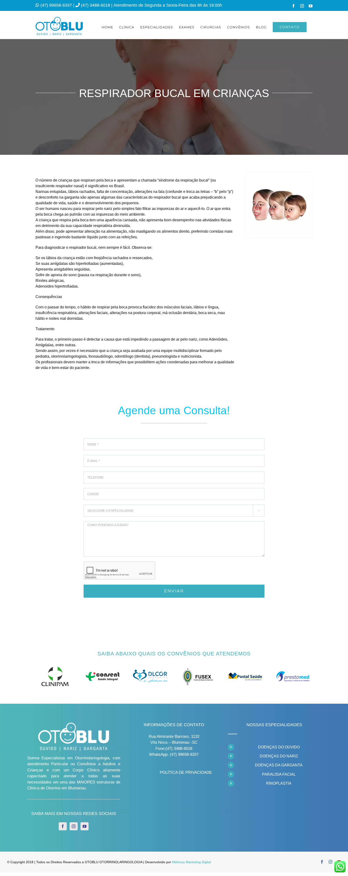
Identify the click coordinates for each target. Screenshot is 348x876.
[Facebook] (63, 826)
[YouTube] (84, 826)
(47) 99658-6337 (56, 5)
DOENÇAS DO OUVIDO (279, 747)
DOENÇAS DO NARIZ (279, 756)
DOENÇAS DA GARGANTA (279, 765)
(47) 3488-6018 (96, 5)
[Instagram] (74, 826)
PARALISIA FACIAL (279, 774)
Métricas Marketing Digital (191, 862)
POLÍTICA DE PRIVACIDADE (186, 772)
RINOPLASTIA (278, 783)
